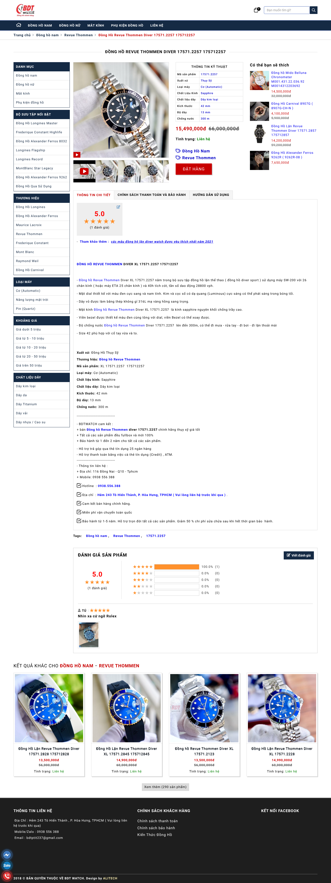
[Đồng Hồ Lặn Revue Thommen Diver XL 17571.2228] (282, 708)
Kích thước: (86, 393)
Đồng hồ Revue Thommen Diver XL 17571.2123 (204, 751)
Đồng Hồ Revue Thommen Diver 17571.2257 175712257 (146, 35)
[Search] (313, 10)
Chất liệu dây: (88, 387)
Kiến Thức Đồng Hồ (154, 835)
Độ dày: (83, 400)
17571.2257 (156, 536)
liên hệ (156, 25)
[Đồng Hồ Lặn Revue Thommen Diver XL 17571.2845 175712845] (126, 708)
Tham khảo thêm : (146, 242)
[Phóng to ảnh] (89, 634)
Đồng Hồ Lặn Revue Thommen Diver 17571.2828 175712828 (48, 751)
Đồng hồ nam (47, 35)
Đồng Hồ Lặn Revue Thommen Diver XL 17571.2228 (282, 751)
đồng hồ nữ (70, 25)
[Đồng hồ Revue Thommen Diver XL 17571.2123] (204, 708)
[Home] (19, 25)
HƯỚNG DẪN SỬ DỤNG (211, 195)
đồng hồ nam (40, 25)
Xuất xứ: (83, 353)
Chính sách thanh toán (157, 821)
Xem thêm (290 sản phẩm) (165, 787)
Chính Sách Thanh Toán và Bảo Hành (152, 195)
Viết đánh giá (301, 555)
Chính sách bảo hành (156, 828)
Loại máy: (85, 373)
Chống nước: (87, 407)
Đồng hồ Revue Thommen (99, 280)
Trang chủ (22, 35)
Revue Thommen (78, 35)
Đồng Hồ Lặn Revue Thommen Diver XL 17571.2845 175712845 (126, 751)
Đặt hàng (194, 169)
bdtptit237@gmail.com (44, 838)
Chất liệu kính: (88, 380)
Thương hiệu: (87, 359)
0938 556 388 (48, 832)
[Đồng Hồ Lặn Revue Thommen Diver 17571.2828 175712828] (49, 708)
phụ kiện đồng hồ (127, 25)
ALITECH (110, 878)
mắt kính (95, 25)
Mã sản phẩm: (88, 366)
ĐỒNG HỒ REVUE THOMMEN (99, 264)
